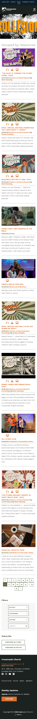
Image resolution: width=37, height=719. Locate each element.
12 (19, 580)
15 (31, 580)
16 (5, 584)
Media (19, 2)
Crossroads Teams (25, 553)
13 (23, 580)
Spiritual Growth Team (13, 550)
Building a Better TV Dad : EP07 (16, 179)
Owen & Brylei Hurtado (12, 284)
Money (11, 233)
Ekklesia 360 (18, 715)
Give (19, 3)
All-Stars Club (9, 439)
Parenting (5, 333)
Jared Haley (6, 502)
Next (20, 588)
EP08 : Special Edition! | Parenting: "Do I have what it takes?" (18, 129)
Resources (13, 287)
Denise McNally (7, 134)
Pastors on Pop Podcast (19, 78)
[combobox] (18, 607)
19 (17, 584)
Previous (5, 580)
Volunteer (13, 441)
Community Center (28, 2)
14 (27, 580)
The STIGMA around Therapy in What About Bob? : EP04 (16, 496)
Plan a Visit (5, 2)
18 (13, 584)
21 (25, 584)
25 (16, 588)
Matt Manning (7, 80)
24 (32, 584)
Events (13, 2)
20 (21, 584)
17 (9, 584)
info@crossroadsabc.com (11, 664)
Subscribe (9, 699)
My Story (22, 287)
